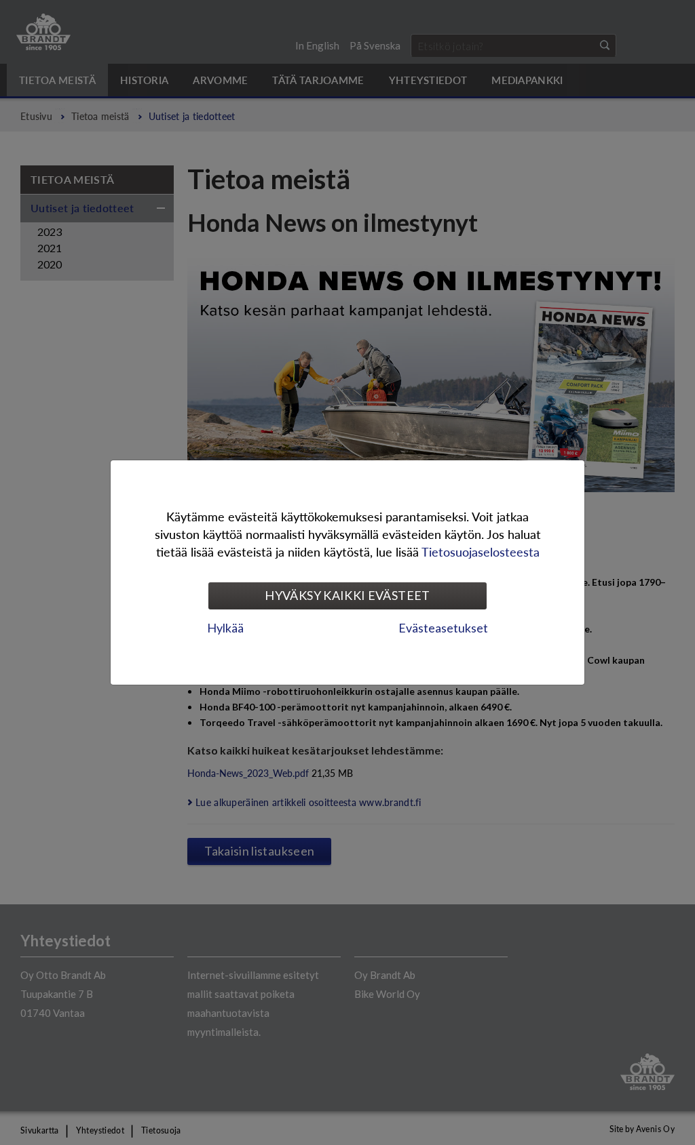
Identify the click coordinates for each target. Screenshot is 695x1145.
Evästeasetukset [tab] (443, 627)
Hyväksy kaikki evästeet (347, 595)
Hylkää (225, 627)
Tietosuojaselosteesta (480, 551)
